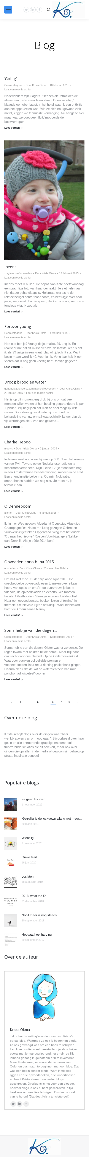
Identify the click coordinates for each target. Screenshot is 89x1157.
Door (36, 85)
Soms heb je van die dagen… (30, 630)
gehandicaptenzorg (15, 388)
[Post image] (10, 804)
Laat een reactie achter (17, 89)
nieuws (8, 448)
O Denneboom (17, 506)
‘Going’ (10, 78)
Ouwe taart (29, 857)
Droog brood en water (25, 382)
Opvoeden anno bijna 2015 (29, 561)
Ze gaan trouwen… (35, 799)
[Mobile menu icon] (8, 10)
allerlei (8, 512)
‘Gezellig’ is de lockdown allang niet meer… (52, 818)
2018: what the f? (34, 896)
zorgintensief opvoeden (18, 273)
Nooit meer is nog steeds (39, 915)
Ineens (10, 266)
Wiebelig (27, 838)
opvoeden (10, 568)
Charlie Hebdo (17, 442)
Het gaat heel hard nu (37, 934)
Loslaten (27, 876)
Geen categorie (13, 85)
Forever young (17, 326)
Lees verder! (12, 127)
